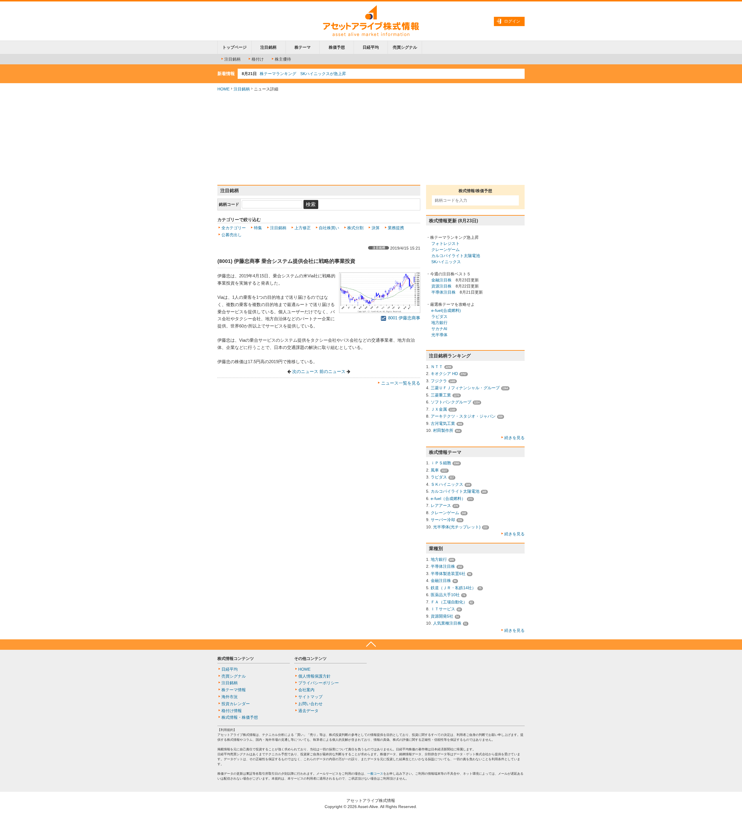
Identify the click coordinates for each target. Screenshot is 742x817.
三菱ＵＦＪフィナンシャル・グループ (465, 387)
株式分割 (355, 227)
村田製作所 (443, 430)
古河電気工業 (443, 423)
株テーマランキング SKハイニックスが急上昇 (303, 73)
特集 (258, 227)
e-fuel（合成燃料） (448, 498)
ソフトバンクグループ (451, 402)
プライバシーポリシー (318, 682)
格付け (258, 59)
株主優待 (283, 59)
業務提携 (396, 227)
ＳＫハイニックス (447, 484)
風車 (435, 470)
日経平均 (371, 47)
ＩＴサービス (443, 609)
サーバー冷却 (443, 519)
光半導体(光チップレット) (457, 527)
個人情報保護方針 (314, 676)
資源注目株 (441, 286)
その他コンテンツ (310, 658)
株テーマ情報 (233, 689)
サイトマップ (310, 696)
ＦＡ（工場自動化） (449, 602)
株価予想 (337, 47)
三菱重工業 (441, 395)
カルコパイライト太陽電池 (455, 255)
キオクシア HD (444, 373)
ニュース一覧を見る (400, 383)
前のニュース (332, 371)
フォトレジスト (445, 243)
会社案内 (306, 689)
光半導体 (439, 334)
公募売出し (231, 234)
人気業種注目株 (447, 623)
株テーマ (302, 47)
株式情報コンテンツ (235, 658)
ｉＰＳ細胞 (441, 463)
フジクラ (439, 381)
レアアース (441, 505)
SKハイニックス (446, 261)
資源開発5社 (442, 616)
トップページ (234, 47)
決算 (376, 227)
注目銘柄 (268, 47)
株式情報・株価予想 (239, 717)
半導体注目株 (443, 292)
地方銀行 (439, 322)
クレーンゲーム (445, 249)
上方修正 (302, 227)
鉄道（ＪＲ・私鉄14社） (453, 587)
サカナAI (439, 328)
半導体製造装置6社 (448, 573)
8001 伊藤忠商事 (403, 318)
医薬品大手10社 (445, 594)
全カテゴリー (233, 227)
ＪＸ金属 (439, 409)
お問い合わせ (310, 703)
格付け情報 (231, 710)
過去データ (308, 710)
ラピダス (439, 316)
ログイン (512, 21)
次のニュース (305, 371)
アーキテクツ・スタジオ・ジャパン (463, 416)
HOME (223, 89)
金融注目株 (441, 280)
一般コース (375, 773)
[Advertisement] (371, 138)
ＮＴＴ (437, 366)
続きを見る (514, 437)
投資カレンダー (235, 703)
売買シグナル (405, 47)
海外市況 (229, 696)
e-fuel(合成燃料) (446, 310)
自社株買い (329, 227)
